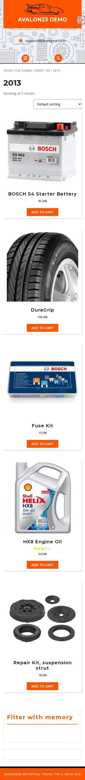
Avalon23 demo (42, 19)
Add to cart (42, 212)
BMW (39, 70)
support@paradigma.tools (45, 40)
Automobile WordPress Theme (28, 774)
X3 (48, 70)
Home (7, 70)
